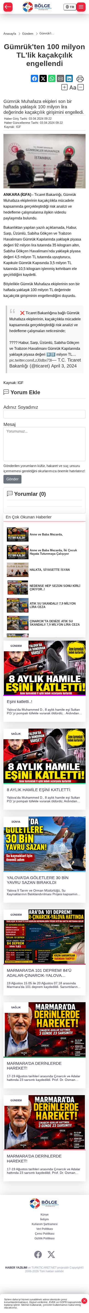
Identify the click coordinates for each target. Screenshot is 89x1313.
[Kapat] (84, 1301)
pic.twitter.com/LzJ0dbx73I (30, 360)
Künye (45, 1214)
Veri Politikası (44, 1228)
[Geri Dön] (8, 7)
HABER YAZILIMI (16, 1267)
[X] (51, 1255)
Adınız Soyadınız (20, 407)
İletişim (44, 1219)
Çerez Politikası (44, 1233)
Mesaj (9, 424)
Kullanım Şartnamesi (45, 1224)
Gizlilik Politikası (44, 1238)
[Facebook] (38, 1255)
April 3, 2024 (64, 365)
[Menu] (81, 7)
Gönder (12, 479)
